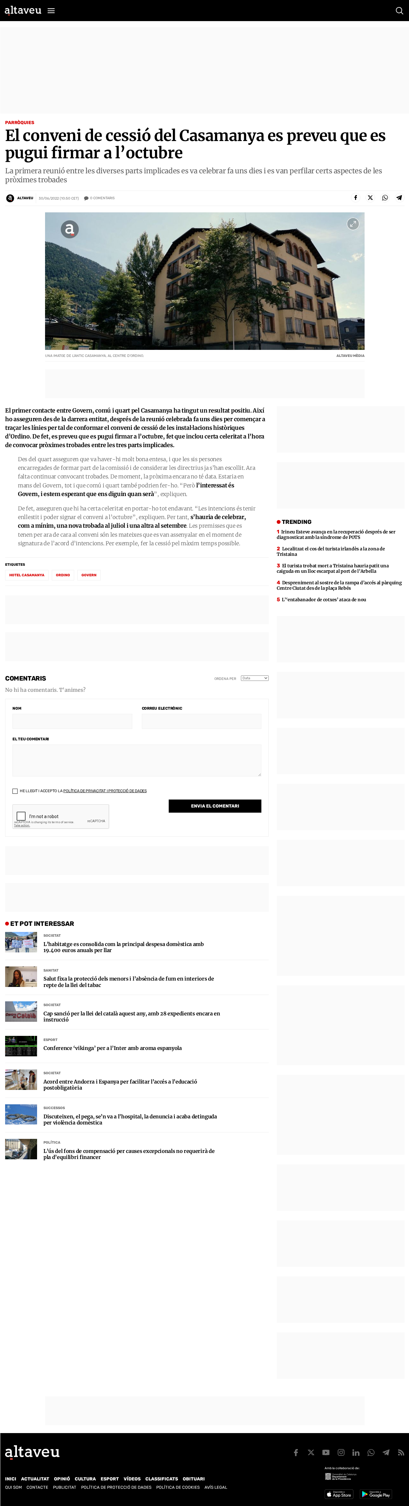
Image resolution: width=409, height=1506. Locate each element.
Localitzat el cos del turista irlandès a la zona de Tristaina (331, 551)
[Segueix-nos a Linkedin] (355, 1452)
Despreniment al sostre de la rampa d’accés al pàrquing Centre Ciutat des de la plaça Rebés (339, 585)
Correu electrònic (162, 708)
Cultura (85, 1479)
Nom (16, 708)
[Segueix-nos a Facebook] (295, 1452)
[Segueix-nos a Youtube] (325, 1452)
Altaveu (25, 198)
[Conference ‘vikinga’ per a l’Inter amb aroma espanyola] (21, 1046)
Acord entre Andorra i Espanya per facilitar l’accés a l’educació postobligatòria (120, 1085)
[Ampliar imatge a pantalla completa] (353, 223)
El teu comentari (30, 739)
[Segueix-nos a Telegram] (386, 1452)
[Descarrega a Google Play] (376, 1494)
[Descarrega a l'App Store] (339, 1494)
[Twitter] (370, 197)
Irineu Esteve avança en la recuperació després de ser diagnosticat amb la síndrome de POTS (336, 534)
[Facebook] (355, 197)
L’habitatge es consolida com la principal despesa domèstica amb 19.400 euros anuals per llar (123, 947)
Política (51, 1142)
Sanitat (50, 970)
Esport (50, 1040)
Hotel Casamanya (26, 575)
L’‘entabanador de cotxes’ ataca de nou (324, 600)
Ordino (63, 575)
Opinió (62, 1479)
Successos (54, 1108)
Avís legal (215, 1487)
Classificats (161, 1479)
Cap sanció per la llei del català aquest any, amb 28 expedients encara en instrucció (131, 1017)
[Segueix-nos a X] (310, 1452)
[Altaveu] (23, 10)
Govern (88, 575)
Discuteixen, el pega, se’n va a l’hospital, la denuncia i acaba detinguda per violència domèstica (130, 1120)
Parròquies (19, 122)
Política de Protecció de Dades (116, 1487)
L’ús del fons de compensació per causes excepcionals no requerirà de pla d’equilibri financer (128, 1154)
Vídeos (132, 1479)
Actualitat (35, 1479)
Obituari (194, 1479)
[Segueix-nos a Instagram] (340, 1452)
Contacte (37, 1487)
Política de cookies (178, 1487)
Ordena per (225, 679)
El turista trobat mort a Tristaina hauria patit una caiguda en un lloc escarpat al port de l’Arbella (333, 568)
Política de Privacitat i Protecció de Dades (105, 791)
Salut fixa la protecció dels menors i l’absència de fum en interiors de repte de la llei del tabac (128, 982)
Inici (10, 1479)
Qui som (13, 1487)
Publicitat (64, 1487)
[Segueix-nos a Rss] (401, 1452)
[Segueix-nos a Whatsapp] (370, 1452)
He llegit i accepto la (83, 791)
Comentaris (102, 198)
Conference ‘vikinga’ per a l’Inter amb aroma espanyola (112, 1048)
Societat (52, 936)
